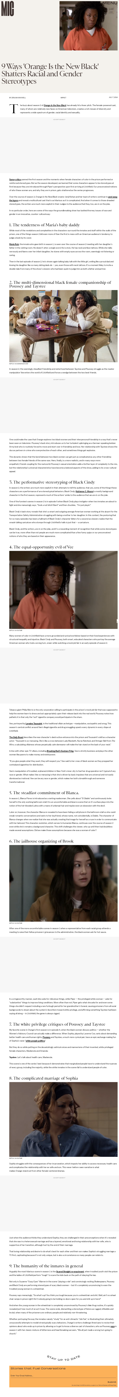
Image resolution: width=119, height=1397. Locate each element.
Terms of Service (103, 1385)
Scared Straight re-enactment (70, 1272)
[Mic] (7, 8)
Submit (112, 1382)
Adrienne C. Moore (84, 491)
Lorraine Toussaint (34, 724)
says (113, 1326)
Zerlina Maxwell (19, 98)
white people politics (35, 1041)
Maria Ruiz (14, 244)
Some (12, 179)
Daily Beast (18, 737)
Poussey (46, 1037)
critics (18, 179)
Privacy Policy (112, 1385)
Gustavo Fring (67, 751)
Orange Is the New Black (55, 105)
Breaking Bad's (54, 751)
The (11, 737)
